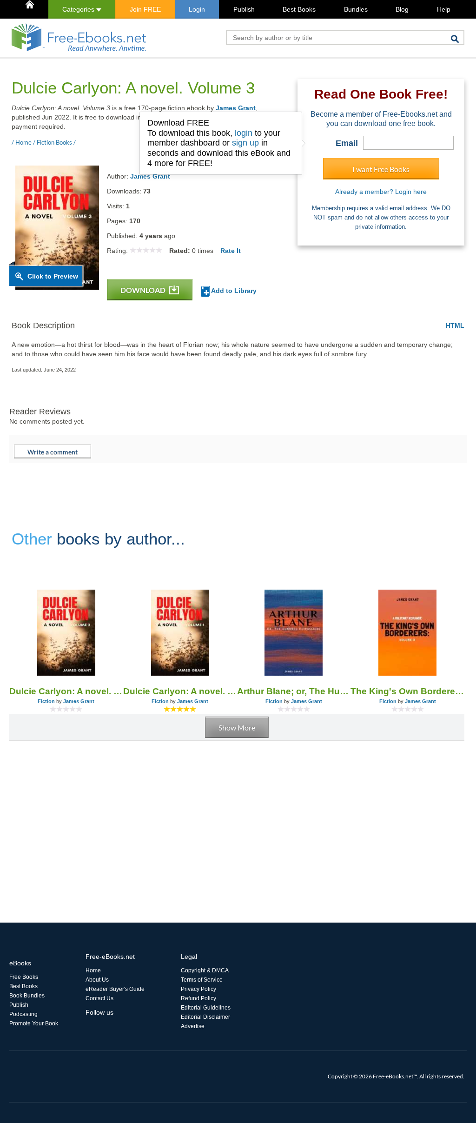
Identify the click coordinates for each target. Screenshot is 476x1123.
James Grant (236, 108)
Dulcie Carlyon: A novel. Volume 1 (180, 691)
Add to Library (233, 290)
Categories (79, 9)
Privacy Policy (198, 989)
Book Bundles (27, 995)
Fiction (46, 701)
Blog (402, 9)
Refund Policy (198, 998)
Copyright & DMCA (205, 970)
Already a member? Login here (381, 191)
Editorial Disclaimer (205, 1017)
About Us (97, 980)
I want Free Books (381, 169)
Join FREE (145, 9)
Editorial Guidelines (206, 1007)
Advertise (193, 1026)
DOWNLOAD (143, 290)
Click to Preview (52, 276)
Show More (236, 727)
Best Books (299, 9)
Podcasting (23, 1014)
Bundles (356, 9)
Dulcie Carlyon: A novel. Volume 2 (66, 691)
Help (443, 9)
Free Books (23, 977)
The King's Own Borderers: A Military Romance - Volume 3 (407, 691)
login (243, 133)
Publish (244, 9)
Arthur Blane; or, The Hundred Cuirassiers (294, 691)
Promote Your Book (33, 1023)
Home (93, 970)
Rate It (230, 250)
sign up (245, 142)
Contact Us (99, 998)
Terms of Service (202, 980)
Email (347, 143)
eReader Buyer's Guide (115, 989)
